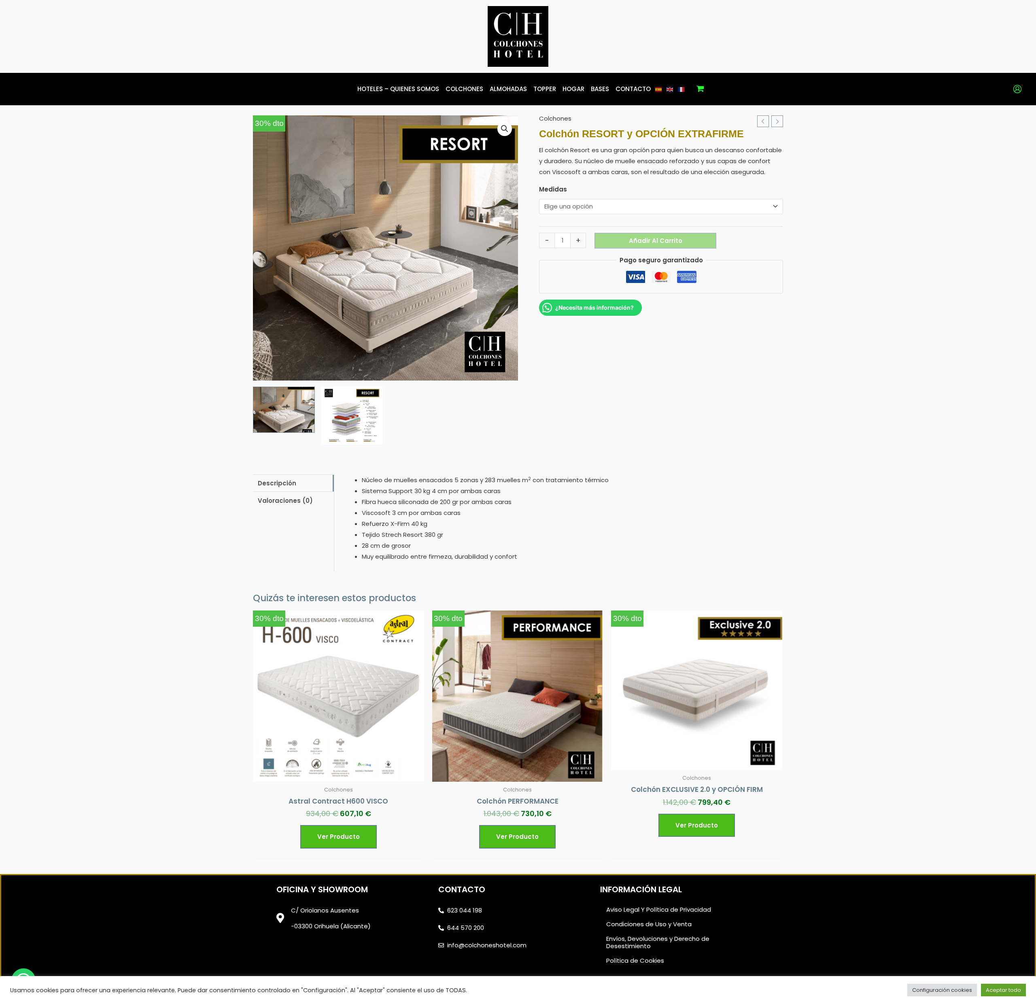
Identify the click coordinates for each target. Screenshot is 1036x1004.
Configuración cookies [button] (942, 990)
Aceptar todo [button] (1003, 990)
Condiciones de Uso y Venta (649, 924)
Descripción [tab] (277, 483)
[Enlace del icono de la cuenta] (1017, 89)
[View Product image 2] (352, 415)
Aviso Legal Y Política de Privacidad (658, 909)
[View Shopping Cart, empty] (700, 89)
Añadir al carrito (655, 240)
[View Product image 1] (284, 410)
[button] (504, 128)
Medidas (553, 189)
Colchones (555, 118)
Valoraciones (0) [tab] (285, 500)
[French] (681, 89)
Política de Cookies (635, 960)
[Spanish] (658, 89)
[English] (670, 89)
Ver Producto (338, 836)
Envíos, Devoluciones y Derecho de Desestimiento (657, 942)
